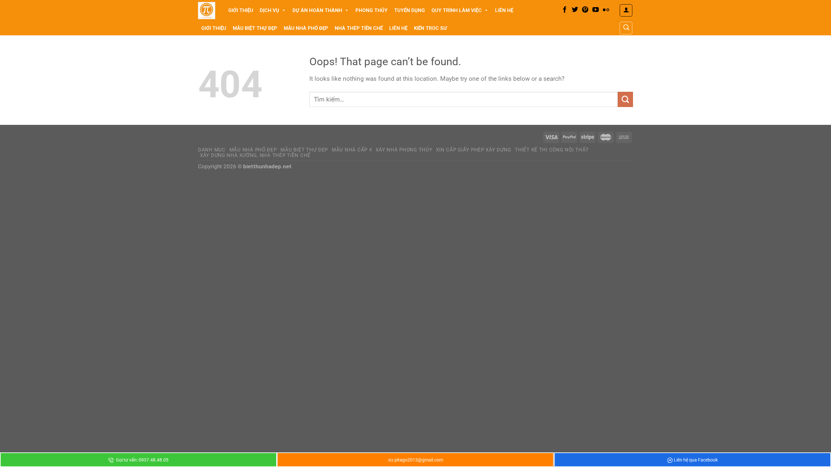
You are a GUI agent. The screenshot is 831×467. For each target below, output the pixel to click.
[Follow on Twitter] (575, 10)
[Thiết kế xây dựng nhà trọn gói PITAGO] (206, 10)
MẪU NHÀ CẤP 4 (352, 150)
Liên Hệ (504, 10)
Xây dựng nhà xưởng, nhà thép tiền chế (255, 155)
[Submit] (625, 99)
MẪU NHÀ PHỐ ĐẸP (253, 150)
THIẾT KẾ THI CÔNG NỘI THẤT (552, 150)
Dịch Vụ (269, 10)
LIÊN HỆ (398, 28)
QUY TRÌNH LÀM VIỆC (456, 10)
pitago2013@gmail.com (418, 459)
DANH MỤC (212, 150)
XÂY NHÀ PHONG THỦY (404, 150)
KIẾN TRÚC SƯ (430, 28)
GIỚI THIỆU (213, 28)
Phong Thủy (371, 10)
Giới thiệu (240, 10)
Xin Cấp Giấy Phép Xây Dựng (473, 150)
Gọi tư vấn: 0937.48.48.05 (141, 459)
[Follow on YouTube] (595, 10)
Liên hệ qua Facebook (696, 459)
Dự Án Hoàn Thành (317, 10)
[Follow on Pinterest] (585, 10)
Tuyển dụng (409, 10)
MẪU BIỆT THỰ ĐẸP (304, 150)
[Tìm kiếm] (626, 28)
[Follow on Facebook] (565, 10)
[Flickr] (606, 10)
